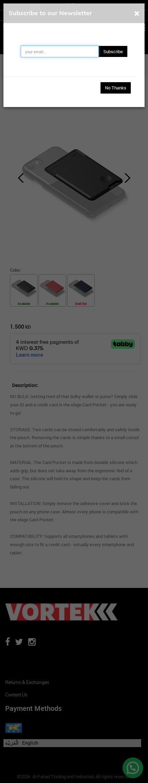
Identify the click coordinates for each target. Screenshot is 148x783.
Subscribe (113, 51)
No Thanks (115, 88)
